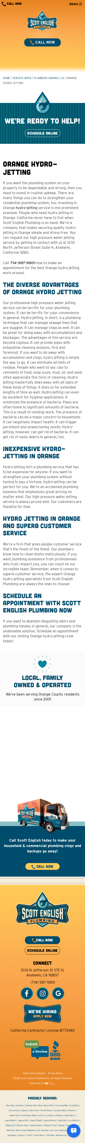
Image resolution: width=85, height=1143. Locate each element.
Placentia (10, 1130)
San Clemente (43, 1130)
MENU (74, 4)
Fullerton (71, 1110)
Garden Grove (14, 1115)
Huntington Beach (29, 1115)
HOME (6, 78)
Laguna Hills (23, 1120)
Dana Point (34, 1110)
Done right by (37, 1083)
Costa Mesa (73, 1105)
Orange (61, 1125)
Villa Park (50, 1135)
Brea (40, 1105)
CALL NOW (14, 3)
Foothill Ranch (46, 1110)
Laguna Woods (50, 1120)
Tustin (29, 1135)
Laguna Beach (10, 1120)
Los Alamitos (74, 1120)
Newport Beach (36, 1125)
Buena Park (48, 1105)
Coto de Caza (14, 1110)
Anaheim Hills (31, 1105)
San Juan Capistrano (59, 1130)
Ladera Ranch (69, 1115)
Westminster (61, 1135)
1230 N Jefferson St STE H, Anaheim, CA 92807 (42, 972)
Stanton (21, 1135)
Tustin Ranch (39, 1135)
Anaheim (20, 1105)
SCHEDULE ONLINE (42, 133)
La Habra (49, 1115)
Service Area (22, 78)
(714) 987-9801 (42, 982)
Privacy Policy (55, 1073)
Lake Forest (62, 1120)
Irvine (41, 1115)
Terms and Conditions (34, 1073)
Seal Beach (11, 1135)
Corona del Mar (61, 1105)
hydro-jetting (26, 208)
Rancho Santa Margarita (25, 1130)
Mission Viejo (22, 1125)
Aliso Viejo (10, 1105)
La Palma (58, 1115)
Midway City (10, 1125)
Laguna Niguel (36, 1120)
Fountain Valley (60, 1110)
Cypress (24, 1110)
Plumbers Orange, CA (49, 78)
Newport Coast (50, 1125)
